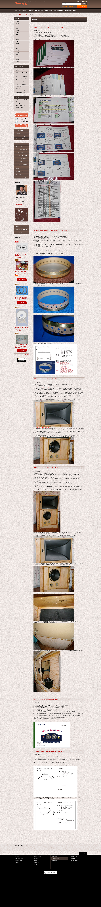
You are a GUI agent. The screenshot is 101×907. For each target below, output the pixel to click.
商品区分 (36, 858)
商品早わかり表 (19, 146)
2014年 (17, 48)
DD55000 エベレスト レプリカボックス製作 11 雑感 (45, 467)
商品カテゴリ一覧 (37, 856)
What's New (54, 856)
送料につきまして (19, 152)
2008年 (17, 61)
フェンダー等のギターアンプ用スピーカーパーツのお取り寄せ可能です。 (49, 751)
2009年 (17, 59)
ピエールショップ (19, 232)
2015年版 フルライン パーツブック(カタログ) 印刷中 (45, 699)
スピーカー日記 (19, 161)
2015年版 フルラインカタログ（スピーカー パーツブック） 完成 (48, 27)
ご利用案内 (18, 133)
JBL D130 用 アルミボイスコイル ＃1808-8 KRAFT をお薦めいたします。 (50, 230)
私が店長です (19, 204)
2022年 (17, 30)
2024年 (17, 26)
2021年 (17, 32)
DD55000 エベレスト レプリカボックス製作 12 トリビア (46, 378)
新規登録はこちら (72, 6)
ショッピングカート (20, 860)
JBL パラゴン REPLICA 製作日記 (22, 167)
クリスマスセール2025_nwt (22, 177)
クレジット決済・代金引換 (21, 149)
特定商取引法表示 (19, 130)
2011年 (17, 54)
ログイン (65, 6)
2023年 (17, 28)
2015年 (17, 46)
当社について (18, 144)
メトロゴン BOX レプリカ (21, 164)
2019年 (17, 37)
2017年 (17, 41)
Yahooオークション (20, 226)
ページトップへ (83, 853)
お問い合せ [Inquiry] (20, 136)
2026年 (17, 21)
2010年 (17, 57)
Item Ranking (36, 864)
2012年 (17, 52)
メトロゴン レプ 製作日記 (21, 158)
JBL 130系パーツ (19, 171)
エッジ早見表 (18, 174)
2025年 (17, 23)
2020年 (17, 34)
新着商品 (36, 860)
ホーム (17, 856)
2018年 (17, 39)
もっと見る (26, 354)
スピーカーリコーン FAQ (21, 155)
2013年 (17, 50)
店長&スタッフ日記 (20, 138)
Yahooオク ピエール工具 (21, 229)
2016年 (17, 43)
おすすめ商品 (36, 862)
